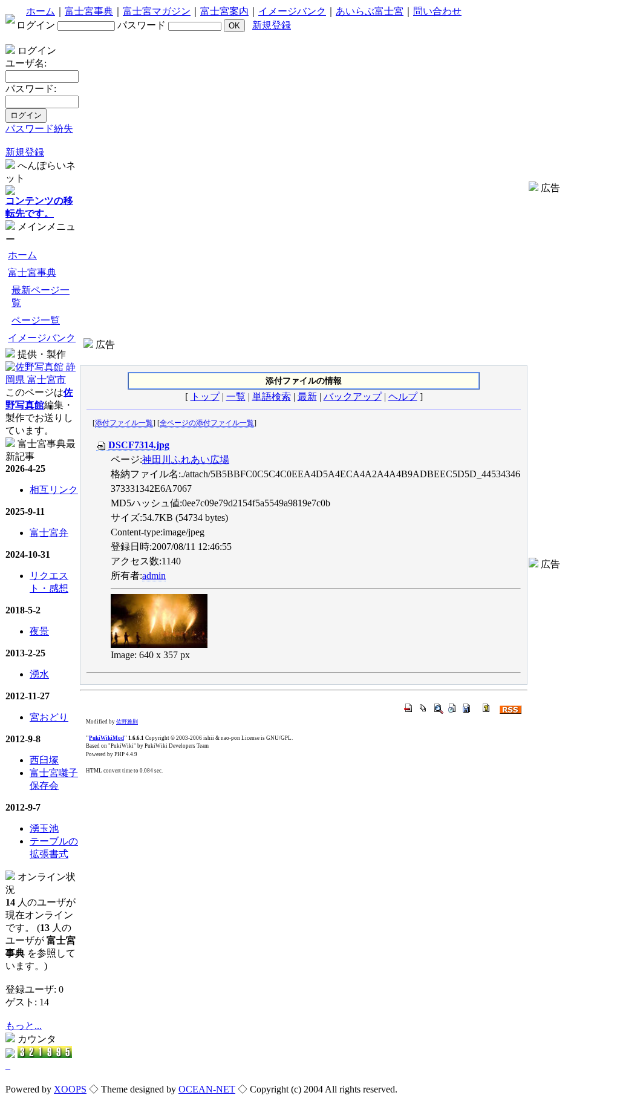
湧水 (39, 674)
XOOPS (70, 1089)
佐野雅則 (127, 722)
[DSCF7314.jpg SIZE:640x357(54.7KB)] (159, 620)
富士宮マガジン (157, 11)
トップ (205, 396)
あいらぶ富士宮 (369, 11)
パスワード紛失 (39, 128)
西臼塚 (44, 760)
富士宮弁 (49, 533)
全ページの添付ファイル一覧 (207, 423)
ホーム (40, 11)
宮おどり (49, 717)
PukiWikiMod (106, 738)
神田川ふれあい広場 (185, 459)
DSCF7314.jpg (138, 445)
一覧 (236, 396)
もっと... (23, 1026)
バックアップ (353, 396)
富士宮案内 (224, 11)
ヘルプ (402, 396)
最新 (307, 396)
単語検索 (271, 396)
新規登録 (271, 25)
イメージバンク (292, 11)
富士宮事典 (89, 11)
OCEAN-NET (206, 1089)
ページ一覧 (35, 320)
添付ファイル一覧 (124, 423)
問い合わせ (437, 11)
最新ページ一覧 (40, 296)
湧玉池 (44, 828)
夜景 (39, 631)
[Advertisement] (303, 356)
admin (154, 575)
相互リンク (54, 490)
